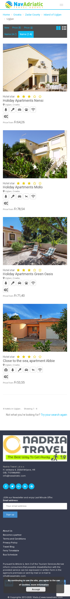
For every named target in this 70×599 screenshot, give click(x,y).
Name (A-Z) (10, 34)
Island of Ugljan (52, 14)
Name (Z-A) (26, 34)
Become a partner (12, 535)
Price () (16, 27)
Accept (36, 589)
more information (40, 584)
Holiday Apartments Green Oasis (28, 274)
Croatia (17, 14)
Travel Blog (8, 547)
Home (6, 14)
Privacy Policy (10, 542)
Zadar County (32, 14)
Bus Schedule (10, 554)
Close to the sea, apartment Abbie (29, 361)
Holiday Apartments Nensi (23, 100)
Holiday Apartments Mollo (23, 187)
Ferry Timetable (11, 550)
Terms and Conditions (14, 539)
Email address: (10, 500)
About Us (7, 531)
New (6, 27)
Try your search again (54, 414)
